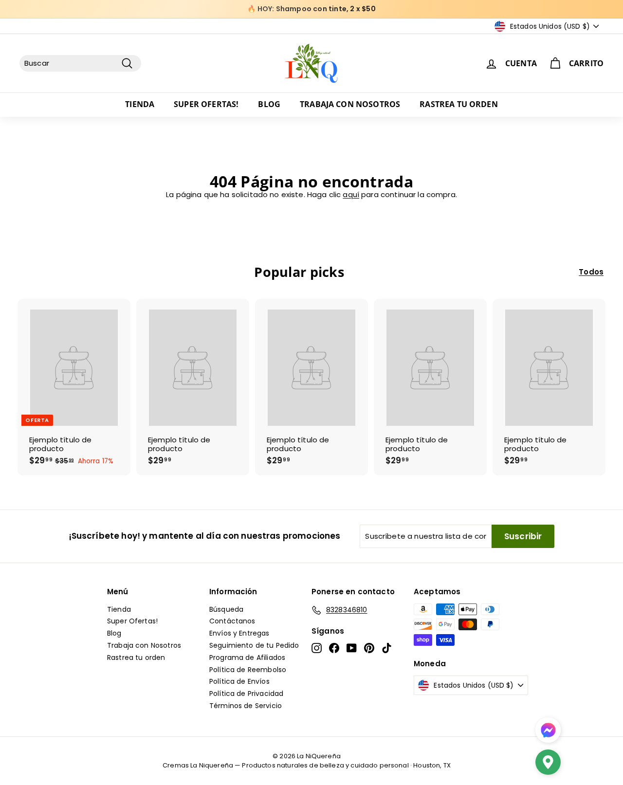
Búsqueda (226, 609)
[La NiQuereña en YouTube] (352, 648)
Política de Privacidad (246, 693)
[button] (548, 763)
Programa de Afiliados (247, 657)
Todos (591, 272)
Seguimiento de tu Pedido (254, 645)
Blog (269, 104)
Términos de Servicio (245, 706)
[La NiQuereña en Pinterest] (369, 648)
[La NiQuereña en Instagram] (317, 648)
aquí (351, 194)
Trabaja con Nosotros (350, 104)
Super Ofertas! (206, 104)
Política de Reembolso (247, 670)
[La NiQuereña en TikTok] (387, 648)
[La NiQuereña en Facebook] (334, 648)
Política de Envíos (239, 681)
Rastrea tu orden (459, 104)
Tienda (139, 104)
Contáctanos (232, 621)
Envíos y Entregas (239, 633)
